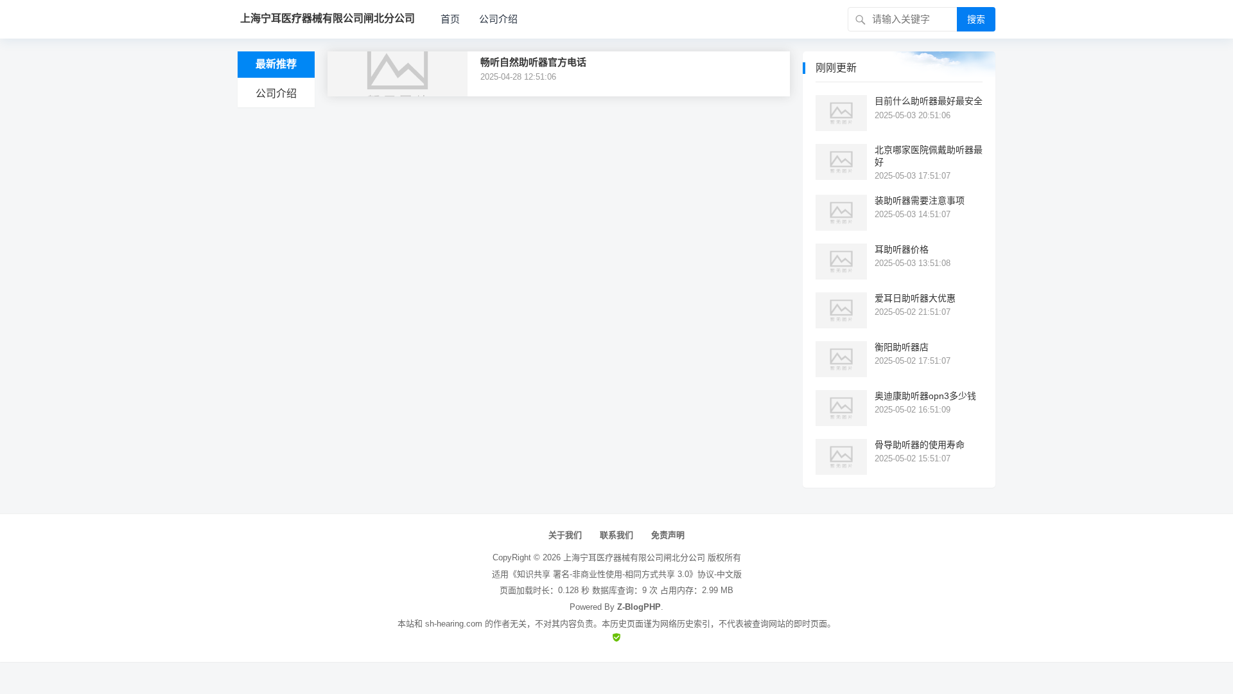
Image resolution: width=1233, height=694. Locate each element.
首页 (450, 18)
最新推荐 (276, 63)
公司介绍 (498, 18)
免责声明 (668, 535)
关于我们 (565, 535)
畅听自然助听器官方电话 (533, 62)
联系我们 (616, 535)
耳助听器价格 (902, 249)
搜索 (976, 19)
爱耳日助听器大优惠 (915, 298)
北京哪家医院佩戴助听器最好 (929, 155)
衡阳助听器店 (902, 347)
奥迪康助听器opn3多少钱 (925, 396)
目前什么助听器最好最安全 (929, 101)
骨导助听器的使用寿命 (920, 445)
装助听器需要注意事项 (920, 200)
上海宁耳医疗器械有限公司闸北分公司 (634, 557)
